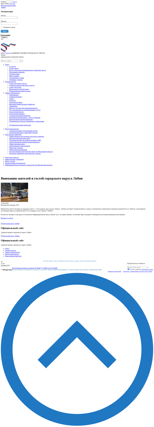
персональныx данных (147, 269)
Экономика (13, 106)
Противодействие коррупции (19, 138)
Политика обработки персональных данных (25, 153)
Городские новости (12, 157)
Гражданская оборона (17, 114)
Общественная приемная (18, 150)
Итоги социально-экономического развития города (27, 70)
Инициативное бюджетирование (21, 119)
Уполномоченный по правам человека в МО (25, 140)
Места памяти (14, 76)
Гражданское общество (13, 134)
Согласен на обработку (141, 269)
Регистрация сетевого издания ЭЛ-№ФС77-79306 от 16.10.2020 (34, 268)
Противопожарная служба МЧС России (23, 133)
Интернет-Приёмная (8, 41)
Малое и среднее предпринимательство (23, 108)
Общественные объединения (19, 146)
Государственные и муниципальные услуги (24, 110)
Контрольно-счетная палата (19, 89)
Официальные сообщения (14, 159)
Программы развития (17, 72)
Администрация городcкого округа (21, 85)
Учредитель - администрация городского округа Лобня (138, 271)
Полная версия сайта (8, 5)
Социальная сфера (15, 102)
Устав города (13, 68)
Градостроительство (16, 112)
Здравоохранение (15, 97)
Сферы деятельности (12, 93)
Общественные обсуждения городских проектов (26, 136)
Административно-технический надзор (23, 131)
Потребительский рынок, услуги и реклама (24, 117)
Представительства (12, 129)
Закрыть (4, 37)
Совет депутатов (15, 87)
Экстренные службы (16, 78)
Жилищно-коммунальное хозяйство (22, 104)
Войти (3, 7)
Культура (12, 100)
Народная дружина (16, 148)
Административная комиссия (19, 116)
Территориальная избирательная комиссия (24, 142)
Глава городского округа (18, 83)
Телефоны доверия (16, 80)
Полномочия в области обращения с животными (26, 121)
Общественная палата (17, 144)
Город (7, 64)
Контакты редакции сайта (114, 271)
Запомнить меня (9, 27)
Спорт (11, 99)
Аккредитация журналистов (15, 163)
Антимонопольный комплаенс (20, 125)
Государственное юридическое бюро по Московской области (31, 151)
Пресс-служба (10, 161)
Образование (14, 95)
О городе (12, 66)
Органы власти (10, 81)
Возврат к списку (7, 218)
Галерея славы (14, 74)
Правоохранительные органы (19, 91)
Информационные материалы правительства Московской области (28, 165)
